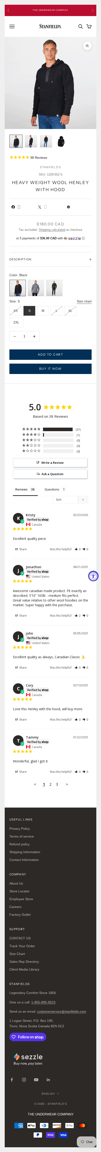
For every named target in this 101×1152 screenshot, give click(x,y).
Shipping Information (24, 852)
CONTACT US (20, 938)
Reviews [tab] (21, 489)
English (48, 1093)
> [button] (67, 784)
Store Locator (19, 891)
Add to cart (50, 354)
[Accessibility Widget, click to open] (93, 576)
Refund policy (19, 844)
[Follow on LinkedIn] (48, 1079)
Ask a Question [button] (52, 474)
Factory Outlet (20, 914)
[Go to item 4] (61, 141)
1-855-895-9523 (43, 1002)
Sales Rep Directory (24, 961)
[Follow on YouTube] (36, 1079)
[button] (50, 238)
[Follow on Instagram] (24, 1079)
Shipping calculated (52, 230)
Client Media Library (24, 969)
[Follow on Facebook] (11, 1079)
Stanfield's (50, 167)
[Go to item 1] (16, 141)
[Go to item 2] (31, 141)
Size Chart (17, 954)
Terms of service (21, 836)
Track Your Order (22, 946)
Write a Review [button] (52, 462)
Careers (15, 907)
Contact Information (24, 860)
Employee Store (21, 899)
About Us (16, 883)
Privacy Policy (19, 828)
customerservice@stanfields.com (61, 1011)
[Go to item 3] (46, 141)
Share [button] (23, 549)
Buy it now (50, 368)
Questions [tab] (52, 489)
